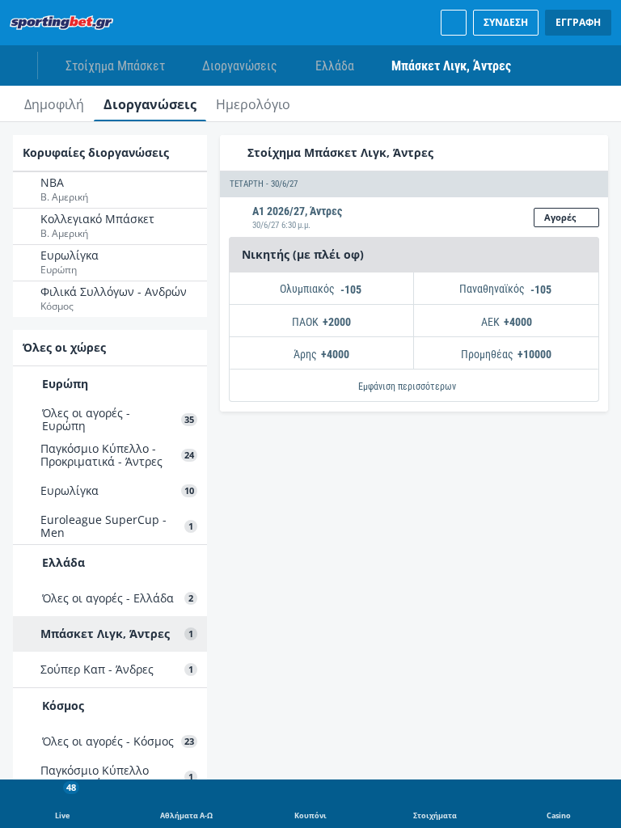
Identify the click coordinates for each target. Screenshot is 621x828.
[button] (414, 184)
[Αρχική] (65, 22)
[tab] (54, 103)
